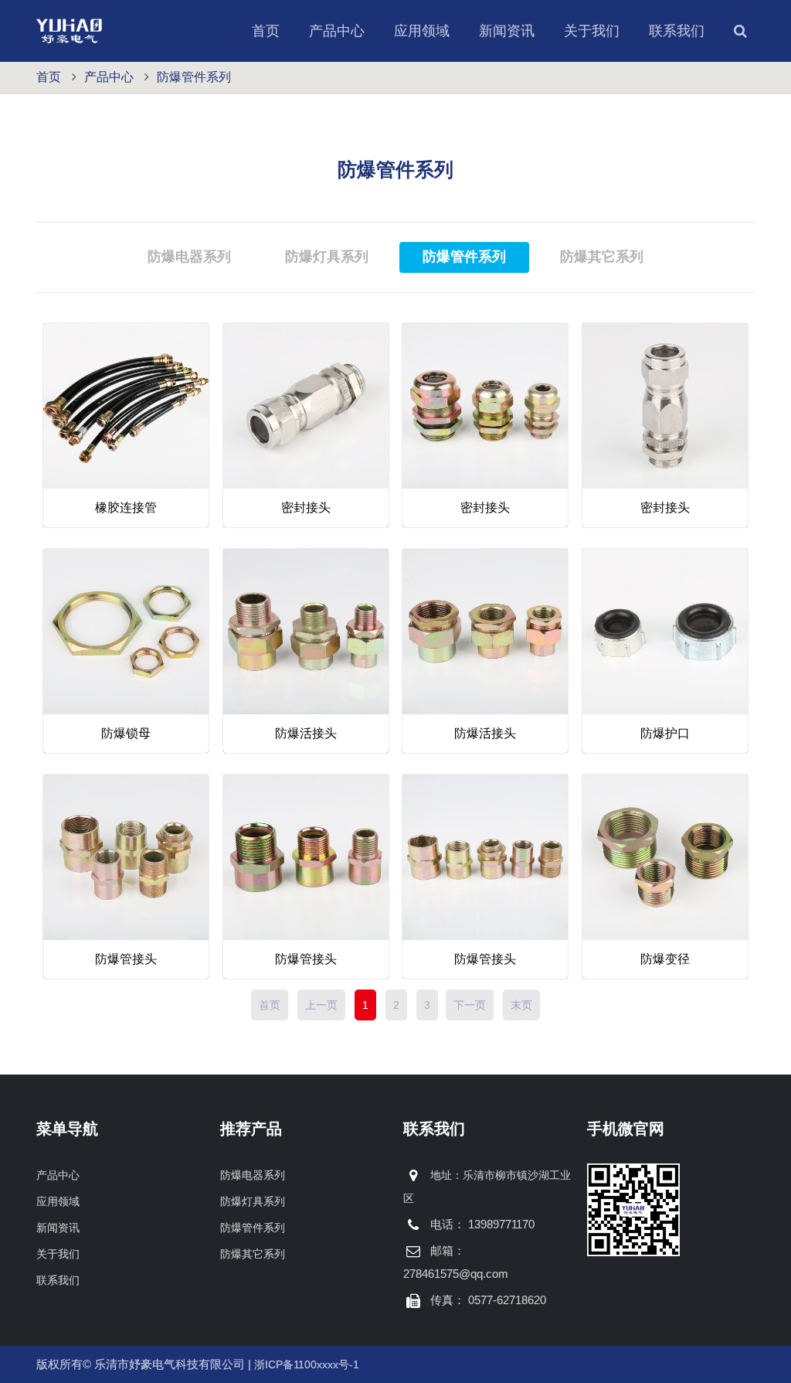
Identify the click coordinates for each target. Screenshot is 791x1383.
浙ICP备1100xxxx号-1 (306, 1364)
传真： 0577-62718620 (488, 1299)
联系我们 (676, 31)
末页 (521, 1005)
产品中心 (337, 31)
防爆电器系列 (252, 1175)
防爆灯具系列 (252, 1201)
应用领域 (422, 31)
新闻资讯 (507, 31)
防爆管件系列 (194, 76)
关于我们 (592, 31)
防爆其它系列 (252, 1254)
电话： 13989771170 (482, 1224)
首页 (266, 31)
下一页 (469, 1005)
